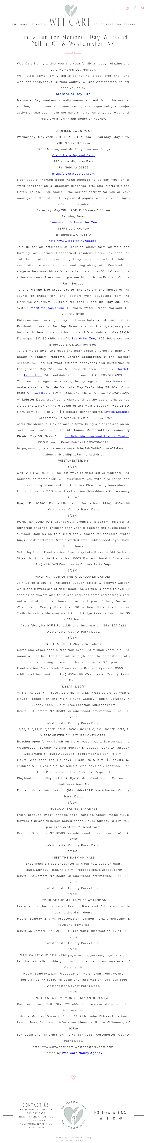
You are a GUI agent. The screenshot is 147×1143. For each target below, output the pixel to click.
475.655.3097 (36, 1120)
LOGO (70, 17)
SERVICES (39, 24)
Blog (89, 1138)
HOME (14, 24)
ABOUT (25, 24)
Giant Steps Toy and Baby (73, 155)
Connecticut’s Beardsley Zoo (73, 222)
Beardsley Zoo (83, 338)
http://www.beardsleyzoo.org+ (73, 240)
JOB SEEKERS (104, 24)
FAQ (119, 24)
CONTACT (130, 24)
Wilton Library (39, 393)
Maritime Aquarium (47, 307)
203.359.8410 (36, 1113)
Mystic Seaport (116, 411)
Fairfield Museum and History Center (97, 436)
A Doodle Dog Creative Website (73, 1141)
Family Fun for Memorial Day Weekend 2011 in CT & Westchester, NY (73, 40)
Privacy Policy (61, 1138)
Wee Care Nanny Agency (82, 1052)
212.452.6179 (36, 1127)
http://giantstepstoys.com (73, 173)
